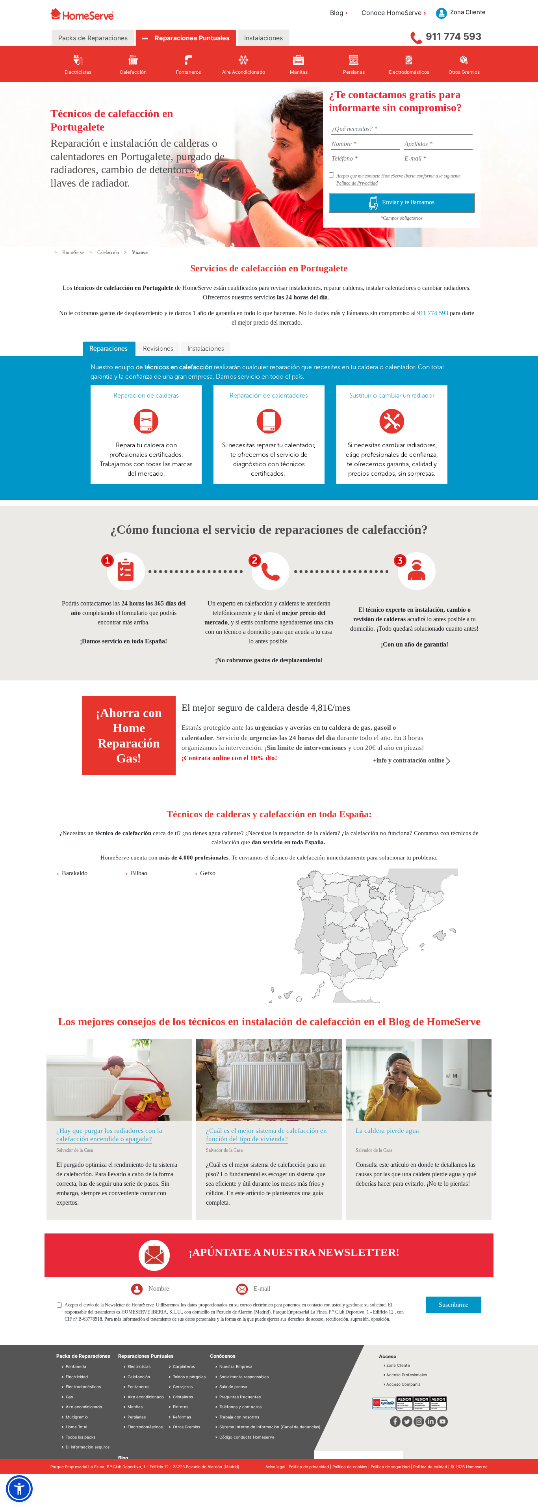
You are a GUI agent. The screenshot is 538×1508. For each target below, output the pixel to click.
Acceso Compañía (403, 1384)
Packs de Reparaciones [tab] (93, 38)
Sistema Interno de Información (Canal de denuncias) (270, 1426)
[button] (19, 1488)
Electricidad (76, 1376)
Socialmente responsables (244, 1376)
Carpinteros (183, 1366)
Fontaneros (137, 1386)
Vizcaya (140, 252)
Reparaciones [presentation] (109, 348)
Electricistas (138, 1366)
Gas (69, 1396)
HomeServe (73, 252)
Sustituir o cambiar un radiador (391, 395)
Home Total (76, 1426)
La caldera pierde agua (387, 1130)
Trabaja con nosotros (239, 1417)
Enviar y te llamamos (408, 202)
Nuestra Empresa (235, 1366)
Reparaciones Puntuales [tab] (191, 38)
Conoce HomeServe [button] (391, 13)
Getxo (207, 873)
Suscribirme (453, 1304)
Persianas (136, 1417)
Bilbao (139, 873)
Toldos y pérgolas (189, 1376)
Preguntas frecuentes (240, 1396)
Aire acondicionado (83, 1406)
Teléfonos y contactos (240, 1406)
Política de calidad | (432, 1466)
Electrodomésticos (83, 1386)
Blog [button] (336, 13)
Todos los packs (80, 1437)
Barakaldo (74, 873)
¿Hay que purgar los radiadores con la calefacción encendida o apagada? (109, 1134)
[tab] (109, 349)
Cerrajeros (182, 1386)
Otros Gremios (186, 1426)
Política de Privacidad (357, 183)
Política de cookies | (351, 1466)
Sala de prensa (233, 1386)
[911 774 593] (416, 36)
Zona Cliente (398, 1365)
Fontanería (75, 1366)
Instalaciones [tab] (263, 38)
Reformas (181, 1417)
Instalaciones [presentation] (205, 348)
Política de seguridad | (392, 1466)
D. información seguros (87, 1446)
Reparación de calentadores (269, 395)
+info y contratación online (409, 760)
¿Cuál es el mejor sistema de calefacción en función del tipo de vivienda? (266, 1134)
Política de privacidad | (310, 1466)
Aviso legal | (277, 1466)
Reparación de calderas (146, 395)
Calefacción (108, 252)
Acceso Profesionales (406, 1374)
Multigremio (76, 1417)
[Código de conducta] (217, 1437)
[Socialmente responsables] (217, 1376)
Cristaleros (182, 1396)
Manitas (134, 1406)
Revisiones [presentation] (158, 348)
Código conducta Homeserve (247, 1437)
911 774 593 (454, 36)
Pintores (180, 1406)
